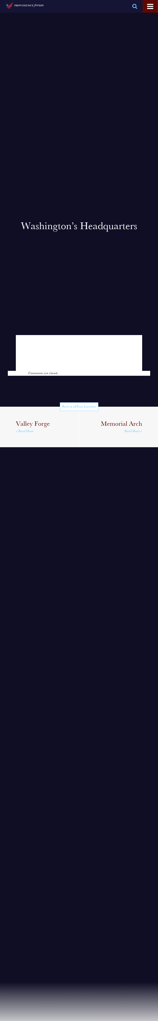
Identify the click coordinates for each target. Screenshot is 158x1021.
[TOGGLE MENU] (150, 6)
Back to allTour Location (79, 406)
